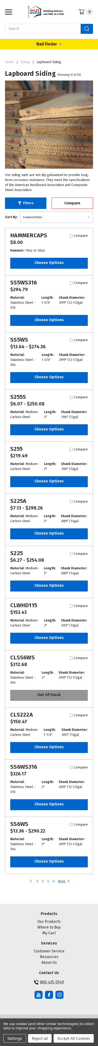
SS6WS (19, 824)
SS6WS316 (23, 766)
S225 (16, 553)
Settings (14, 1038)
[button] (25, 203)
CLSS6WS (22, 657)
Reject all (40, 1038)
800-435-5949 (52, 982)
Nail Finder (46, 44)
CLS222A (21, 714)
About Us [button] (49, 962)
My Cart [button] (49, 933)
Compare (72, 203)
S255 (16, 448)
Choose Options (49, 262)
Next (62, 881)
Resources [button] (49, 957)
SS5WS (19, 339)
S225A (18, 501)
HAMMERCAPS (28, 235)
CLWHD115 (23, 605)
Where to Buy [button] (49, 927)
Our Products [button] (49, 921)
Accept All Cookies (73, 1038)
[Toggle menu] (7, 11)
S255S (18, 397)
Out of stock (49, 694)
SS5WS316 (23, 282)
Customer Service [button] (49, 951)
